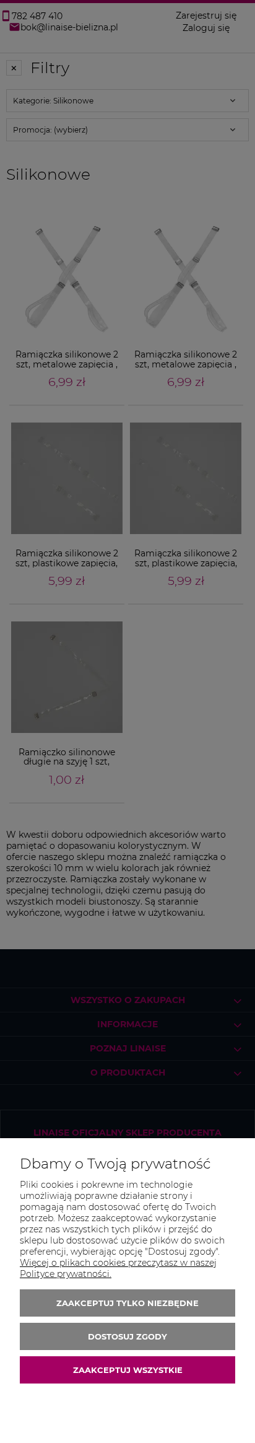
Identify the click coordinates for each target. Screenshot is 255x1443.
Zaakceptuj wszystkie (128, 1370)
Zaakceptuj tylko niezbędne (127, 1303)
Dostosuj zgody (127, 1336)
